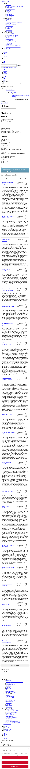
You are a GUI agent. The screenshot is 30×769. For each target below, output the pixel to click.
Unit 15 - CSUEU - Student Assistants (11, 149)
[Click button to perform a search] (20, 83)
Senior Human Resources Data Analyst (7, 546)
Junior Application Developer (6, 240)
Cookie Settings (15, 757)
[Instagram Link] (7, 730)
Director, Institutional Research (6, 463)
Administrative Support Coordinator (7, 584)
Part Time (4, 162)
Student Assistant (6, 121)
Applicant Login (4, 103)
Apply (4, 50)
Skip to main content (5, 1)
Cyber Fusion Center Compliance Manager (7, 378)
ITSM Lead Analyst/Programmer (6, 641)
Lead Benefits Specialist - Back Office (7, 270)
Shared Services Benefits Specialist (7, 324)
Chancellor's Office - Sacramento (10, 131)
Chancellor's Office (7, 130)
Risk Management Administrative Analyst (7, 343)
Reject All (15, 762)
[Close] (28, 748)
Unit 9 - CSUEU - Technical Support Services (13, 153)
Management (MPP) (7, 119)
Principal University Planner (6, 507)
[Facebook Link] (7, 727)
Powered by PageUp (5, 669)
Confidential (5, 147)
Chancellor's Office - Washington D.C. (11, 132)
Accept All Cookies (15, 766)
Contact (5, 56)
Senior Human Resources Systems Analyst (7, 217)
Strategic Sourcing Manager (8, 306)
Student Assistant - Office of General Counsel (7, 624)
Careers (5, 54)
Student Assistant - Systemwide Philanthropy (8, 289)
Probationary (5, 142)
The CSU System (10, 90)
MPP (4, 148)
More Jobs (14, 665)
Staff (4, 120)
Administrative (6, 157)
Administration (12, 92)
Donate (5, 52)
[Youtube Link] (7, 729)
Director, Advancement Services (7, 415)
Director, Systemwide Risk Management (8, 183)
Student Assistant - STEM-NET (8, 568)
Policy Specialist (5, 604)
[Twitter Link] (6, 726)
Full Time (5, 161)
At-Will (4, 140)
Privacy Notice (22, 755)
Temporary (5, 143)
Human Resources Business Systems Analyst (8, 433)
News (4, 53)
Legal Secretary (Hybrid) (7, 491)
